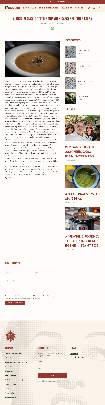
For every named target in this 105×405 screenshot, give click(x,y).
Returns (7, 388)
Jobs (6, 402)
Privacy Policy (37, 295)
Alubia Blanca (37, 118)
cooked (29, 118)
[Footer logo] (10, 336)
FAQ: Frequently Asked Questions (16, 380)
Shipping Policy (10, 384)
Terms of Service (47, 295)
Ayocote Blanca (11, 121)
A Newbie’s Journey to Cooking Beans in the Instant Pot (82, 240)
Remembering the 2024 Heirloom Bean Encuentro (80, 151)
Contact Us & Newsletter (13, 353)
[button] (28, 8)
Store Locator (9, 371)
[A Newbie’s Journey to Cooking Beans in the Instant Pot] (82, 218)
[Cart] (98, 8)
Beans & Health (10, 375)
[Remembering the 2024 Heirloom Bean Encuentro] (82, 128)
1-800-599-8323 (60, 2)
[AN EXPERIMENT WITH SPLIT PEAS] (82, 176)
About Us (8, 358)
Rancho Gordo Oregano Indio (34, 132)
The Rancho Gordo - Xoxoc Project (16, 362)
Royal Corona (49, 118)
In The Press (9, 366)
